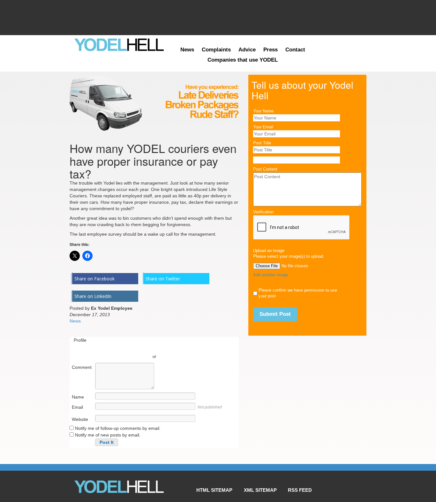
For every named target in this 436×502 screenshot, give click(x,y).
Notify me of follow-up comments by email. (118, 428)
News (187, 50)
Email (77, 407)
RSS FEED (300, 490)
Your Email (263, 127)
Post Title (262, 143)
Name (78, 396)
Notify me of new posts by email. (107, 434)
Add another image (270, 275)
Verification (263, 212)
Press (270, 50)
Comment (82, 367)
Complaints (216, 50)
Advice (247, 50)
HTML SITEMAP (214, 490)
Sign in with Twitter (125, 347)
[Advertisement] (218, 17)
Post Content (265, 169)
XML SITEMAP (260, 490)
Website (80, 419)
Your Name (263, 111)
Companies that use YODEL (242, 60)
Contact (295, 50)
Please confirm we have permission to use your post (298, 293)
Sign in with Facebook (183, 347)
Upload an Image (268, 250)
